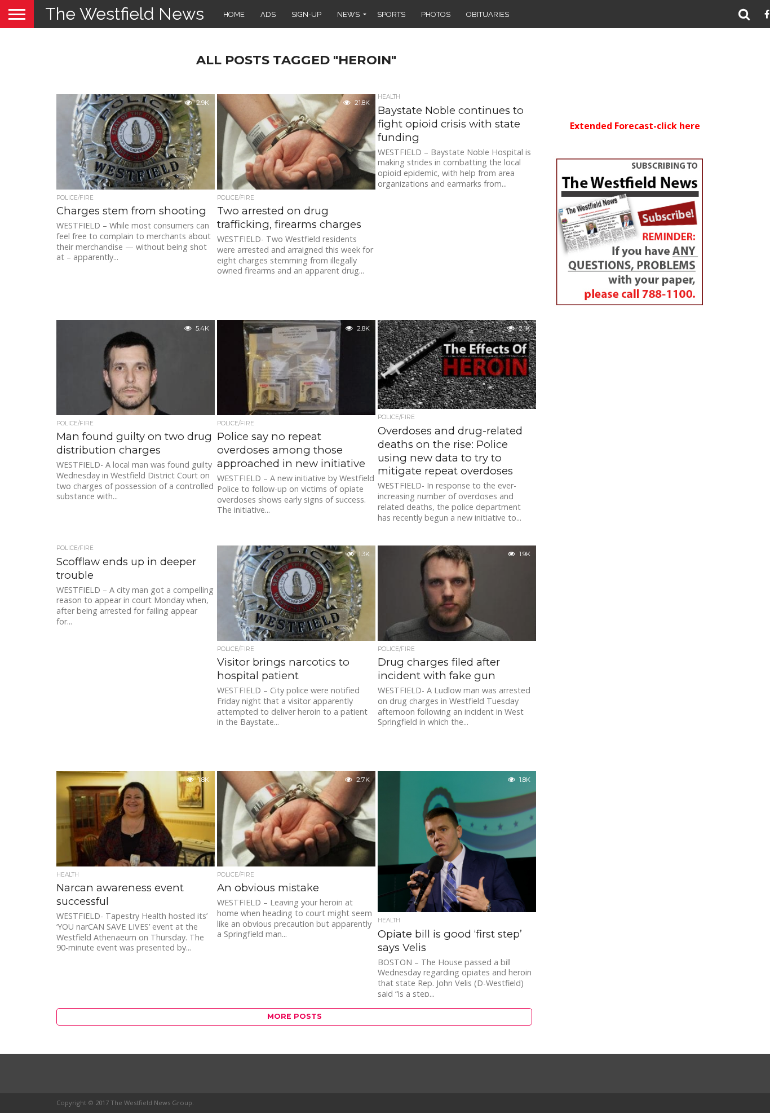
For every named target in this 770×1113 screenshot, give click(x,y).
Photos (435, 14)
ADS (268, 14)
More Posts (294, 1016)
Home (234, 14)
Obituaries (487, 14)
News (348, 14)
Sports (391, 14)
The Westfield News (124, 14)
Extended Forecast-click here (635, 126)
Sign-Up (306, 14)
